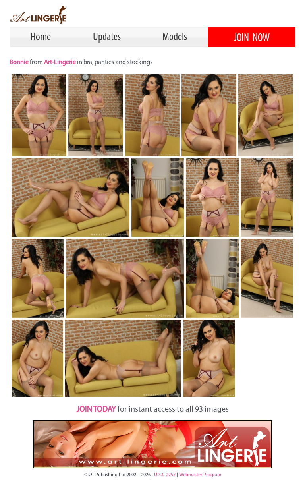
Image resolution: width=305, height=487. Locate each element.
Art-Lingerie (60, 62)
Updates (107, 37)
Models (174, 37)
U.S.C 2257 (165, 475)
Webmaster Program (200, 475)
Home (41, 37)
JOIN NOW (252, 38)
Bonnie (20, 62)
